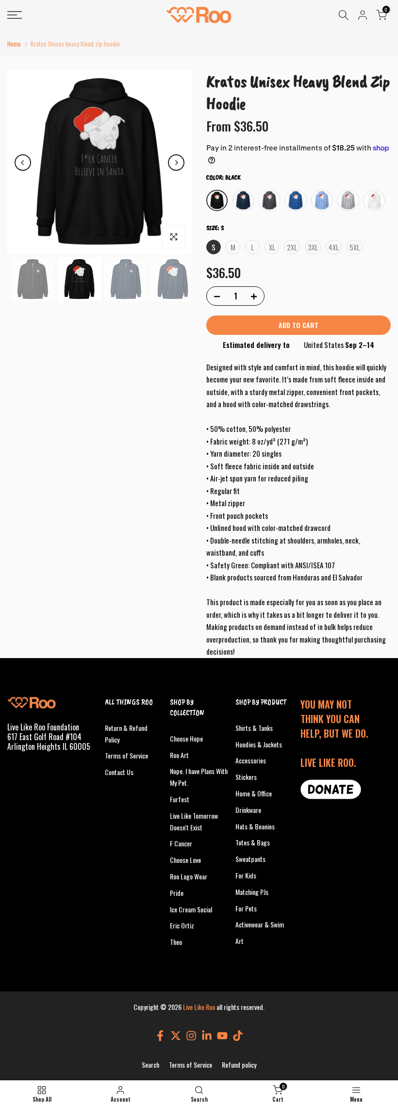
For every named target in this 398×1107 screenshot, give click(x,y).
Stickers (246, 777)
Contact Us (119, 772)
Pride (176, 893)
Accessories (250, 760)
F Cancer (181, 843)
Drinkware (248, 810)
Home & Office (253, 793)
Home (14, 44)
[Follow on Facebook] (160, 1035)
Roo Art (179, 755)
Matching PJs (251, 892)
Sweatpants (250, 859)
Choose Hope (186, 738)
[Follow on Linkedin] (206, 1035)
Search (150, 1064)
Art (239, 941)
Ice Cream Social (191, 909)
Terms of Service (126, 755)
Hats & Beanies (255, 826)
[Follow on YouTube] (222, 1035)
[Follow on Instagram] (191, 1035)
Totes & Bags (252, 842)
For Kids (245, 875)
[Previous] (23, 162)
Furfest (179, 799)
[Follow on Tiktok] (237, 1035)
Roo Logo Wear (188, 876)
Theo (176, 942)
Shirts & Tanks (254, 728)
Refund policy (239, 1064)
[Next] (176, 162)
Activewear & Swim (259, 924)
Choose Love (185, 860)
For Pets (246, 908)
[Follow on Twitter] (175, 1035)
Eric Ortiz (182, 925)
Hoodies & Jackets (258, 744)
